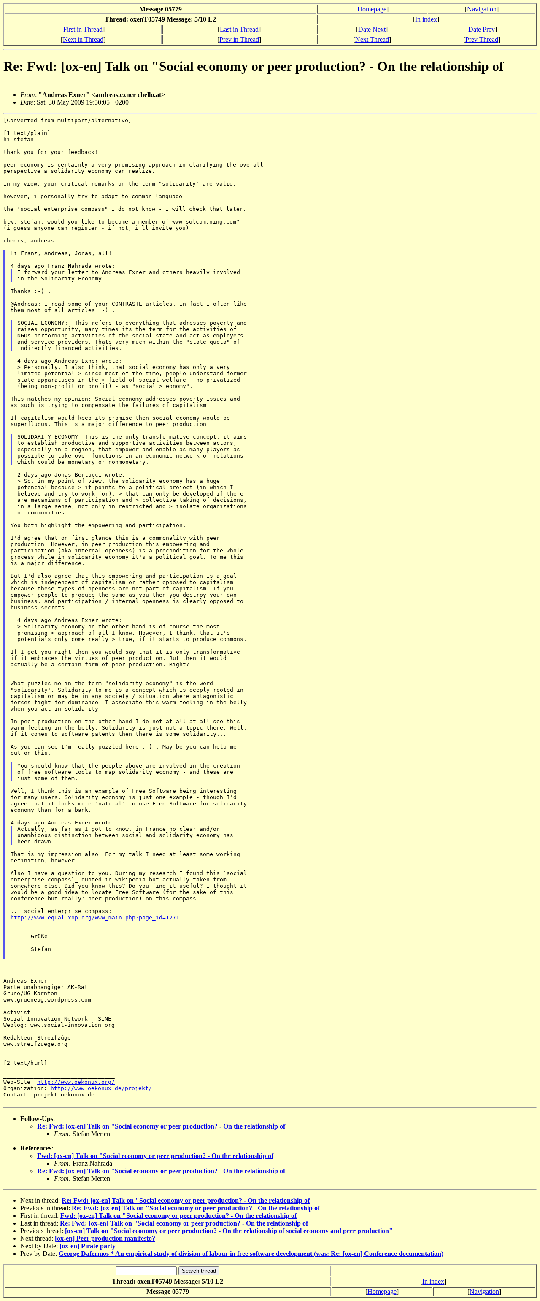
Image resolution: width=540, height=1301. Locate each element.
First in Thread (83, 29)
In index (426, 19)
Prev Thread (481, 39)
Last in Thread (239, 29)
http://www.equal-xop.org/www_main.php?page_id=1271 (95, 917)
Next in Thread (83, 39)
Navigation (482, 9)
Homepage (371, 9)
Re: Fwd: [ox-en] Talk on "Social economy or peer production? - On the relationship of (161, 1126)
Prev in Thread (239, 39)
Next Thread (372, 39)
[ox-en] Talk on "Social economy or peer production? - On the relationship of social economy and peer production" (229, 1230)
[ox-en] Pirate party (87, 1246)
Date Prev (481, 29)
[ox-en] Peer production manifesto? (105, 1238)
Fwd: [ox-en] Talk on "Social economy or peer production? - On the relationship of (155, 1155)
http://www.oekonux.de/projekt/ (101, 1088)
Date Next (372, 29)
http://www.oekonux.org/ (76, 1082)
